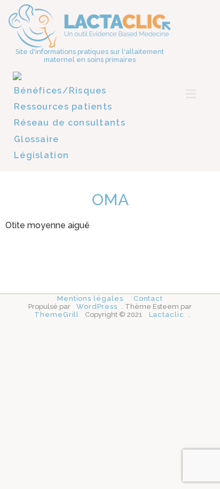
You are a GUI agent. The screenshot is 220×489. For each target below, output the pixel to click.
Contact (148, 298)
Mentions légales (90, 298)
